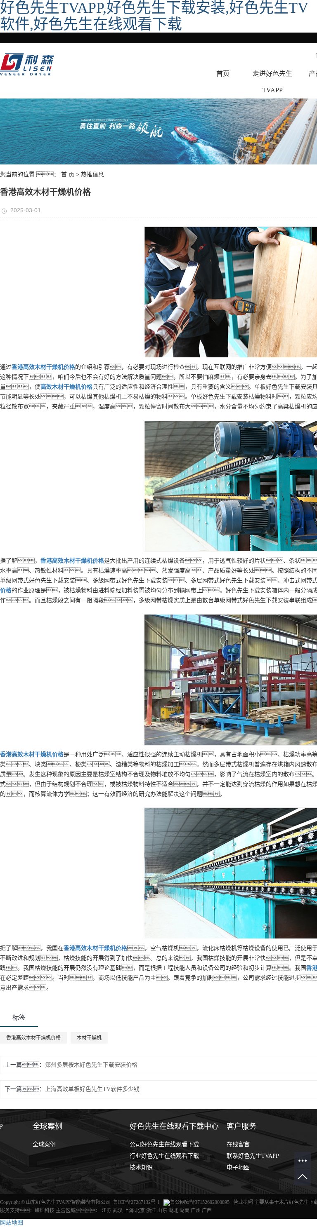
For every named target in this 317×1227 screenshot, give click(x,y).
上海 (129, 1210)
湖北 (173, 1210)
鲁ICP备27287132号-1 (136, 1202)
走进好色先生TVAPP (272, 82)
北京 (140, 1210)
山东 (162, 1210)
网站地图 (11, 1223)
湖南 (184, 1210)
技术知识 (141, 1167)
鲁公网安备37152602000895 (199, 1202)
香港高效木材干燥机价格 (33, 1038)
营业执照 (243, 1202)
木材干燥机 (89, 1038)
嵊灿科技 (44, 1210)
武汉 (118, 1210)
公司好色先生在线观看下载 (164, 1144)
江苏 (106, 1210)
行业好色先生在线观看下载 (164, 1156)
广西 (207, 1210)
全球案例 (44, 1144)
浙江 (151, 1210)
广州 (196, 1210)
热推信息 (92, 174)
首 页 (67, 174)
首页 (222, 73)
